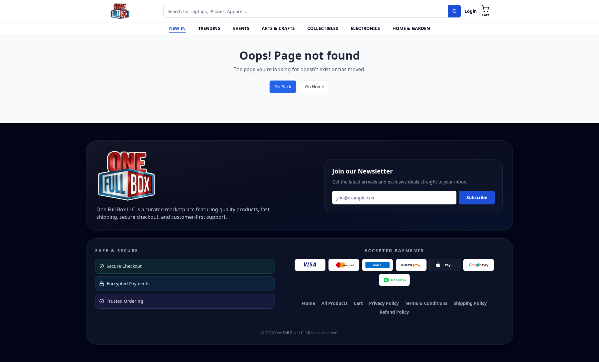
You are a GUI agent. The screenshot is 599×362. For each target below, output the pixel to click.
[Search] (454, 11)
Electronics (365, 28)
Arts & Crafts (278, 28)
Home (308, 303)
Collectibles (322, 28)
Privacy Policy (384, 303)
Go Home (314, 87)
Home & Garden (411, 28)
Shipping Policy (470, 303)
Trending (209, 28)
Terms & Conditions (426, 303)
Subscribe (476, 197)
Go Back (283, 87)
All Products (334, 303)
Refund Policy (394, 312)
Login (471, 11)
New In (177, 28)
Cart (358, 303)
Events (241, 28)
